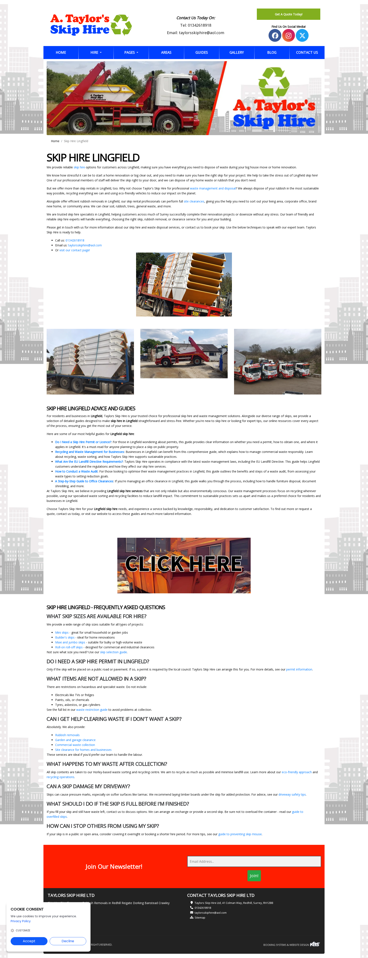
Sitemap (200, 917)
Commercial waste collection (75, 745)
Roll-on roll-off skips (69, 647)
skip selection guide (113, 652)
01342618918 (199, 25)
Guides (202, 52)
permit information (299, 669)
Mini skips (62, 632)
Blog (271, 52)
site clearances (194, 201)
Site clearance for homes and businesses (83, 750)
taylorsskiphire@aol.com (201, 32)
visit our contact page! (74, 250)
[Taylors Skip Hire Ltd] (91, 25)
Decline (68, 941)
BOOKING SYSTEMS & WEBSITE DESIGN (286, 945)
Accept (29, 941)
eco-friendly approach (297, 772)
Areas (166, 52)
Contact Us (307, 52)
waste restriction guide (92, 710)
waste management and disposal (213, 188)
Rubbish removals (67, 735)
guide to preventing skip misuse (240, 834)
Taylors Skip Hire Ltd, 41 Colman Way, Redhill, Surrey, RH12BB (234, 903)
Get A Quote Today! (288, 14)
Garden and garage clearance (75, 740)
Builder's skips (65, 637)
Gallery (237, 52)
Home (67, 52)
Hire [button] (95, 52)
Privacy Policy (21, 921)
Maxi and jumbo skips (70, 642)
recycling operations (60, 777)
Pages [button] (130, 52)
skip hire (79, 167)
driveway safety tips (292, 794)
